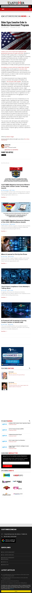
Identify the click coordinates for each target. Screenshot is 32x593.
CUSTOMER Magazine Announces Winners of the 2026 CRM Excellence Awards (15, 221)
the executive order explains (14, 81)
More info (12, 588)
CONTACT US (5, 562)
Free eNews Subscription (24, 16)
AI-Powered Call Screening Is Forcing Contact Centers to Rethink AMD (13, 321)
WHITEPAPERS (5, 559)
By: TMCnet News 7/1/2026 (8, 190)
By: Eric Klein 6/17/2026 (7, 290)
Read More (3, 197)
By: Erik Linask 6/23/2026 (7, 256)
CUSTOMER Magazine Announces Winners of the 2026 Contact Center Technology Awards (15, 186)
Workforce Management (8, 557)
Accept (16, 591)
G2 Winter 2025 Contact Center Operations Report (19, 423)
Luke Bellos (6, 27)
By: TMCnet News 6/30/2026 (8, 224)
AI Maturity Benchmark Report (15, 434)
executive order (23, 69)
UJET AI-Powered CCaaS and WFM (16, 428)
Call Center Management (8, 552)
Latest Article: (13, 373)
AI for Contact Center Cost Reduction (17, 440)
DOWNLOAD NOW (12, 424)
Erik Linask (11, 372)
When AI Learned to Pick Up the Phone (14, 254)
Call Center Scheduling (8, 554)
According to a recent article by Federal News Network (15, 67)
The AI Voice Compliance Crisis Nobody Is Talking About (14, 583)
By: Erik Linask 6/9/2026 (7, 324)
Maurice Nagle (10, 136)
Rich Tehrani (11, 382)
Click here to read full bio (12, 149)
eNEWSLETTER (5, 564)
